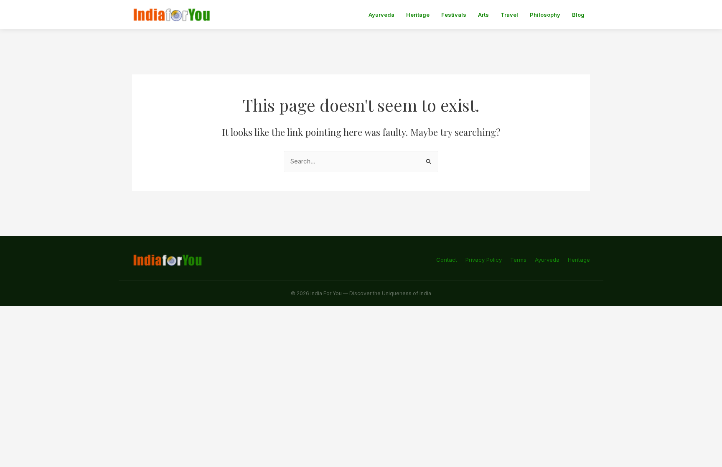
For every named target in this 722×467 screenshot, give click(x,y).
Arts (483, 14)
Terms (518, 259)
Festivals (453, 14)
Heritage (418, 14)
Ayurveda (381, 14)
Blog (578, 14)
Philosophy (545, 14)
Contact (446, 259)
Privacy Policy (483, 259)
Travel (509, 14)
